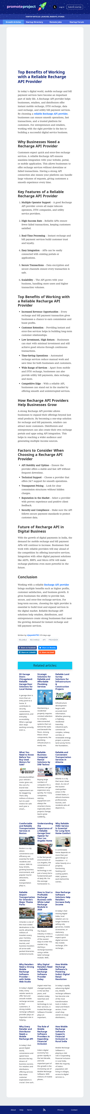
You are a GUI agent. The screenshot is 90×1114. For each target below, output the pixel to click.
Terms (29, 1110)
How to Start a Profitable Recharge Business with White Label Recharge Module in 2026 (44, 901)
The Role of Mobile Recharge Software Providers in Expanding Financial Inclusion (43, 1035)
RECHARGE (35, 639)
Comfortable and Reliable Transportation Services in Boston (27, 828)
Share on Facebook (28, 648)
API (44, 639)
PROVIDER (53, 639)
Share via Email (48, 652)
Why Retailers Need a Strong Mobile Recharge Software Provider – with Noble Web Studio (26, 973)
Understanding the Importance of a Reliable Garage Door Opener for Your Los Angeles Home (45, 832)
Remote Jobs (56, 22)
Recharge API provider (56, 584)
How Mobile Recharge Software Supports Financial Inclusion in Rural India (61, 1034)
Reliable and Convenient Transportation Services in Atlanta (63, 757)
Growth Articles (13, 22)
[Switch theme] (55, 7)
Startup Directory (34, 22)
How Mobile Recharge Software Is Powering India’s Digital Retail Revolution (62, 972)
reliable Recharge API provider (51, 113)
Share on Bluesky (49, 648)
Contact (74, 1110)
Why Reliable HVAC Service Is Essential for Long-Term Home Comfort (63, 828)
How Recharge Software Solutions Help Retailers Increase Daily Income (62, 898)
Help (21, 1110)
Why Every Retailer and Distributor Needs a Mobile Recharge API (26, 1032)
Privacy (61, 1110)
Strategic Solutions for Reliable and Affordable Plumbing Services (44, 680)
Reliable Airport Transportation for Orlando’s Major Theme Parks (27, 898)
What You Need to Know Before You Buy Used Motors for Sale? (26, 758)
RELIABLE (23, 639)
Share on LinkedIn (28, 652)
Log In (61, 7)
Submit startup (74, 7)
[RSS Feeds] (44, 1110)
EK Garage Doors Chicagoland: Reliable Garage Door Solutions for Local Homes (26, 681)
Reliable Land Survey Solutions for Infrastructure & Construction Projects (63, 681)
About (13, 1110)
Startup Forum (77, 22)
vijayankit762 (33, 635)
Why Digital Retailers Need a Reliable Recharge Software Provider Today (44, 972)
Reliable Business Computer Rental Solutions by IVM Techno (43, 758)
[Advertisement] (45, 50)
